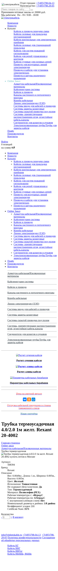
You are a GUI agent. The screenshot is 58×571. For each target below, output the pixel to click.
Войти (4, 141)
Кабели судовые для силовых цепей (33, 61)
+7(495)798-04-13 (45, 3)
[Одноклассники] (29, 399)
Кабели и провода (23, 92)
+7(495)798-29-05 (45, 5)
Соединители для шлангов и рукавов (33, 122)
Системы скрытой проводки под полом (34, 111)
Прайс (10, 131)
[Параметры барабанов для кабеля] (29, 377)
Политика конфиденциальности (24, 537)
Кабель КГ (13, 545)
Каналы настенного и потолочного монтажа (30, 292)
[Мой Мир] (33, 399)
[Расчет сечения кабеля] (29, 354)
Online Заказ (13, 211)
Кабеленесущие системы (27, 89)
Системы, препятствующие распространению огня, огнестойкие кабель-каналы (33, 117)
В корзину (18, 517)
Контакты (12, 136)
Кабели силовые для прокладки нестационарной (30, 35)
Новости (12, 25)
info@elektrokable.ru (11, 534)
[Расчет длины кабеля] (29, 365)
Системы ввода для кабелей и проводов (35, 106)
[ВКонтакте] (25, 399)
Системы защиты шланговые (29, 108)
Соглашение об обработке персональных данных (28, 539)
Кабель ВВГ (13, 548)
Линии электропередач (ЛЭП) (29, 103)
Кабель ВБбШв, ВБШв (19, 554)
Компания (12, 23)
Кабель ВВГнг (15, 551)
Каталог (11, 158)
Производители (15, 133)
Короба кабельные (23, 100)
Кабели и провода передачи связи (31, 31)
